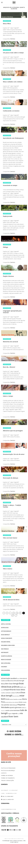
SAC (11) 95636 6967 (7, 796)
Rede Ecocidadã (6, 659)
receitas (23, 707)
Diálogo (5, 247)
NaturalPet (4, 652)
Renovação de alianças (10, 478)
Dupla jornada (7, 216)
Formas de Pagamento (8, 778)
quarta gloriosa (15, 707)
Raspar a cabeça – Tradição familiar (12, 506)
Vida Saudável (5, 670)
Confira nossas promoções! (14, 755)
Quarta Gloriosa (7, 135)
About (6, 838)
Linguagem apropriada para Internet (12, 312)
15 (20, 613)
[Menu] (2, 2)
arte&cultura (10, 680)
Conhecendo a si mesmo (11, 111)
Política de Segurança (8, 770)
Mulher (21, 702)
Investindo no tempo (10, 185)
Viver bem (13, 716)
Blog (15, 838)
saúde (7, 710)
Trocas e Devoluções (7, 780)
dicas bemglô (6, 695)
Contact (19, 838)
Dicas (23, 692)
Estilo (7, 699)
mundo (24, 702)
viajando (15, 713)
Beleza (3, 684)
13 (13, 613)
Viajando (4, 666)
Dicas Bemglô (5, 634)
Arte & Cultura (6, 624)
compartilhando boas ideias (14, 689)
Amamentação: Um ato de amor (13, 454)
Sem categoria (5, 663)
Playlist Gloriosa (8, 276)
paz (16, 705)
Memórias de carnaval (10, 342)
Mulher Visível (5, 641)
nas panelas (5, 705)
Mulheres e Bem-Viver (8, 645)
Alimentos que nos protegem (13, 431)
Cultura (17, 693)
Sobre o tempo (8, 396)
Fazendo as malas (17, 699)
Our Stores (11, 838)
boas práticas (13, 686)
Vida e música (7, 569)
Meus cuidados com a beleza (12, 82)
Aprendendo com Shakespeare (13, 138)
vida (18, 713)
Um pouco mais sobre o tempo (13, 53)
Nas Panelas (5, 649)
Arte (21, 678)
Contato (3, 773)
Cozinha (3, 692)
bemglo (16, 683)
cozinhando (7, 692)
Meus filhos (7, 24)
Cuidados (13, 692)
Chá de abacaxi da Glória (11, 600)
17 (12, 615)
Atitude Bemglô (6, 631)
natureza (12, 705)
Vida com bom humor (10, 538)
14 (17, 613)
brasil (21, 687)
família (11, 699)
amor (18, 678)
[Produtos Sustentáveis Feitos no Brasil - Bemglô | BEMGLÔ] (14, 2)
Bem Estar (9, 684)
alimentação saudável (9, 678)
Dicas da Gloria (16, 696)
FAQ (22, 838)
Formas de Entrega (7, 775)
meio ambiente (15, 702)
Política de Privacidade (8, 768)
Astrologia (4, 627)
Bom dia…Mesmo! (9, 367)
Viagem (10, 713)
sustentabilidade (14, 710)
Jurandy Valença (8, 702)
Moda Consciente (6, 638)
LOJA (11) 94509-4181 (8, 799)
